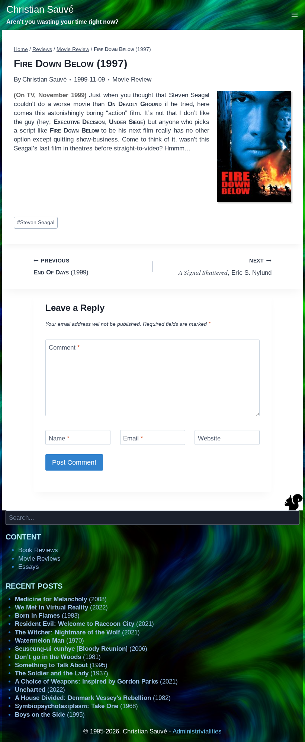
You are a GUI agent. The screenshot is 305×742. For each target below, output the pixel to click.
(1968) (76, 706)
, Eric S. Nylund (225, 267)
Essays (28, 566)
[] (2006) (81, 648)
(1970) (49, 640)
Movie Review (131, 79)
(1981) (58, 656)
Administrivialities (197, 731)
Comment (64, 347)
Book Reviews (38, 550)
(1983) (47, 615)
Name (59, 438)
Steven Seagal (35, 222)
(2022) (61, 607)
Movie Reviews (39, 558)
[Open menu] (295, 14)
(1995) (61, 665)
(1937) (61, 673)
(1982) (93, 697)
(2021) (84, 623)
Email (133, 438)
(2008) (61, 599)
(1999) (61, 267)
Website (209, 438)
